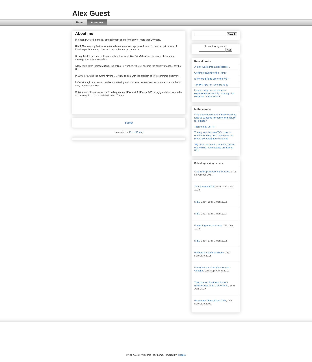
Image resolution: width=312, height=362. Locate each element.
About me (97, 22)
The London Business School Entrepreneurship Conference (211, 284)
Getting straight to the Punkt (210, 72)
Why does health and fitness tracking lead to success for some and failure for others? (215, 117)
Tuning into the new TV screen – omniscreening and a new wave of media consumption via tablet (213, 135)
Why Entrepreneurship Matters (211, 171)
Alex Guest (91, 13)
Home (79, 22)
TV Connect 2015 (204, 186)
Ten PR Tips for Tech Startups (211, 84)
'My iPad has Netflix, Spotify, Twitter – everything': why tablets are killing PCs (215, 147)
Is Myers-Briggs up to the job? (211, 78)
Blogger (181, 355)
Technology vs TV (204, 126)
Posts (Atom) (136, 132)
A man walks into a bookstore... (212, 66)
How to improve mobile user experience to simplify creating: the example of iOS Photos (214, 93)
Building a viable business (209, 252)
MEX (197, 201)
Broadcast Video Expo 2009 (210, 300)
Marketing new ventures (208, 225)
